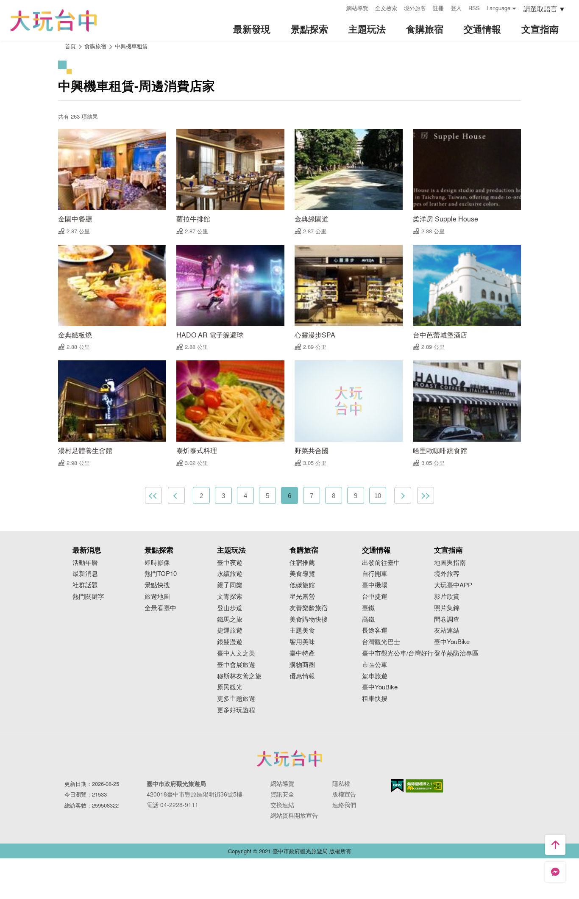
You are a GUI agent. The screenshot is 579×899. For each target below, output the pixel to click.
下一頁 (402, 495)
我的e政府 (397, 785)
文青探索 (229, 596)
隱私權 (341, 783)
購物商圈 (302, 664)
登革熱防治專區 (456, 653)
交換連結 (282, 804)
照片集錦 (446, 607)
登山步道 (229, 607)
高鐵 (368, 619)
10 (377, 495)
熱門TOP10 (161, 573)
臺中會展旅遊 (236, 664)
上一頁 (176, 495)
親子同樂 (229, 585)
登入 (456, 8)
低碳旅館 (302, 585)
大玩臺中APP (453, 585)
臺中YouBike (380, 687)
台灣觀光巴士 (381, 641)
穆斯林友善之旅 (239, 676)
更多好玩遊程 (236, 710)
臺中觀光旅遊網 (53, 20)
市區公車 (374, 664)
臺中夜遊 (229, 562)
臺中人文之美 (236, 653)
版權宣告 (344, 794)
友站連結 (446, 630)
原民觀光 (229, 687)
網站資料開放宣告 (294, 815)
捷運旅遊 (229, 630)
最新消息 (85, 573)
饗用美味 (302, 641)
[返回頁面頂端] (555, 845)
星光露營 (302, 596)
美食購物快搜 (309, 619)
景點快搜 (157, 585)
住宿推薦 (302, 562)
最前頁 (153, 495)
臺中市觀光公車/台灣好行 (398, 653)
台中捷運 (374, 596)
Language (498, 8)
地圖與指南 (450, 562)
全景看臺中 (160, 607)
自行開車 (374, 573)
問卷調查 (446, 619)
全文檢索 (386, 8)
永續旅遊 (229, 573)
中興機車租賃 (131, 46)
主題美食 (302, 630)
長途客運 (374, 630)
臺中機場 (374, 585)
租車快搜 (374, 698)
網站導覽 (357, 8)
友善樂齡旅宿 (309, 607)
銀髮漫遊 (229, 641)
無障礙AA (424, 786)
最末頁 (425, 495)
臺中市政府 (289, 758)
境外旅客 (415, 8)
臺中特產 (302, 653)
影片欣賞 (446, 596)
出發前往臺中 (381, 562)
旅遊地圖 (157, 596)
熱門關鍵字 (88, 596)
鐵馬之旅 (229, 619)
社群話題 (85, 585)
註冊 (438, 8)
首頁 (70, 46)
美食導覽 (302, 573)
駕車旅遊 (374, 676)
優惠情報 (302, 676)
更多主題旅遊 (236, 698)
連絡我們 (344, 804)
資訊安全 (282, 794)
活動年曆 (85, 562)
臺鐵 (368, 607)
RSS (474, 8)
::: (337, 7)
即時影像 (157, 562)
